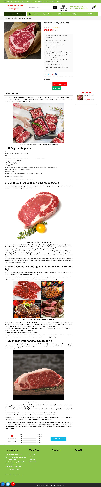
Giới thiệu (32, 454)
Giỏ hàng (32, 459)
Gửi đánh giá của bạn (58, 438)
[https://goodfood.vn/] (15, 7)
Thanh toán (33, 461)
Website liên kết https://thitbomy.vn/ (15, 475)
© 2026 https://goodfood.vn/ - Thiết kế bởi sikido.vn (50, 485)
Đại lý (31, 456)
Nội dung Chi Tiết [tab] (12, 93)
